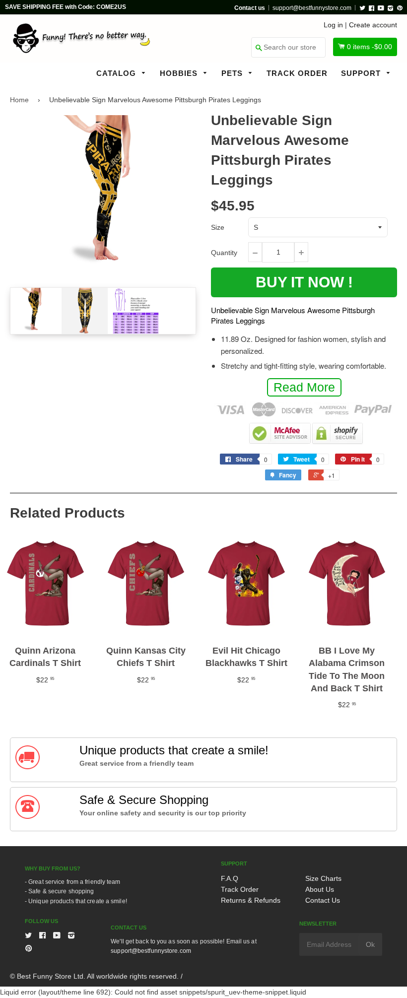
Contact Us (322, 900)
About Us (319, 889)
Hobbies (180, 73)
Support (362, 73)
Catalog (117, 73)
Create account (373, 25)
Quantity (224, 253)
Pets (233, 73)
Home (19, 100)
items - (369, 47)
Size (217, 227)
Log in (333, 25)
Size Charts (323, 878)
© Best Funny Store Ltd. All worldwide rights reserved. (94, 976)
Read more (304, 387)
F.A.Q (229, 878)
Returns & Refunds (250, 900)
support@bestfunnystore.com (311, 7)
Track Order (297, 73)
